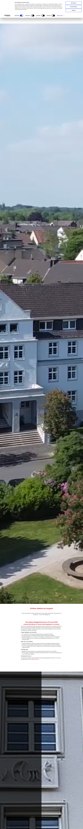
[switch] (32, 15)
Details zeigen (60, 15)
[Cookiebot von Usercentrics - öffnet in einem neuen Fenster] (7, 15)
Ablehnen (73, 10)
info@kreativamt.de (35, 659)
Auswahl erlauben (73, 6)
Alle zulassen (73, 2)
